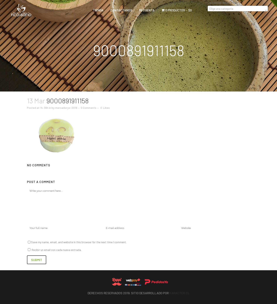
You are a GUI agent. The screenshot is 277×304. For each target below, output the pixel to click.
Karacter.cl (179, 293)
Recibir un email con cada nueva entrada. (57, 250)
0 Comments (88, 107)
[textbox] (238, 9)
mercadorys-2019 (66, 107)
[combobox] (238, 8)
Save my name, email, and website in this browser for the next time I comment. (79, 242)
